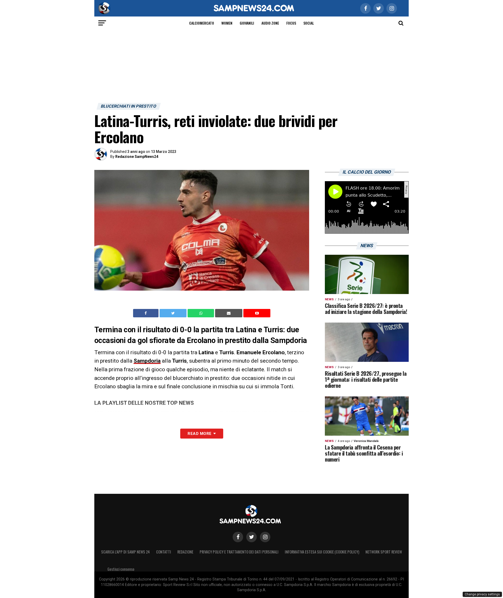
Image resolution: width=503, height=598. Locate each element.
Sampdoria (147, 361)
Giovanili (247, 23)
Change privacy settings (482, 594)
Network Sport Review (383, 552)
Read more (199, 433)
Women (226, 23)
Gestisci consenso (120, 569)
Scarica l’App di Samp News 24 (125, 552)
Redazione (185, 552)
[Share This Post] (201, 313)
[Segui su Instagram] (265, 537)
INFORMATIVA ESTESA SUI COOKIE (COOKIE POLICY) (322, 552)
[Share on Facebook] (146, 313)
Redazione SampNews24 (136, 156)
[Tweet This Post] (174, 313)
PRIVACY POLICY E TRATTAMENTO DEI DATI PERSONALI (239, 552)
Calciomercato (201, 23)
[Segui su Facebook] (238, 537)
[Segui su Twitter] (251, 537)
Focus (291, 23)
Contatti (163, 552)
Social (308, 23)
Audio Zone (270, 23)
